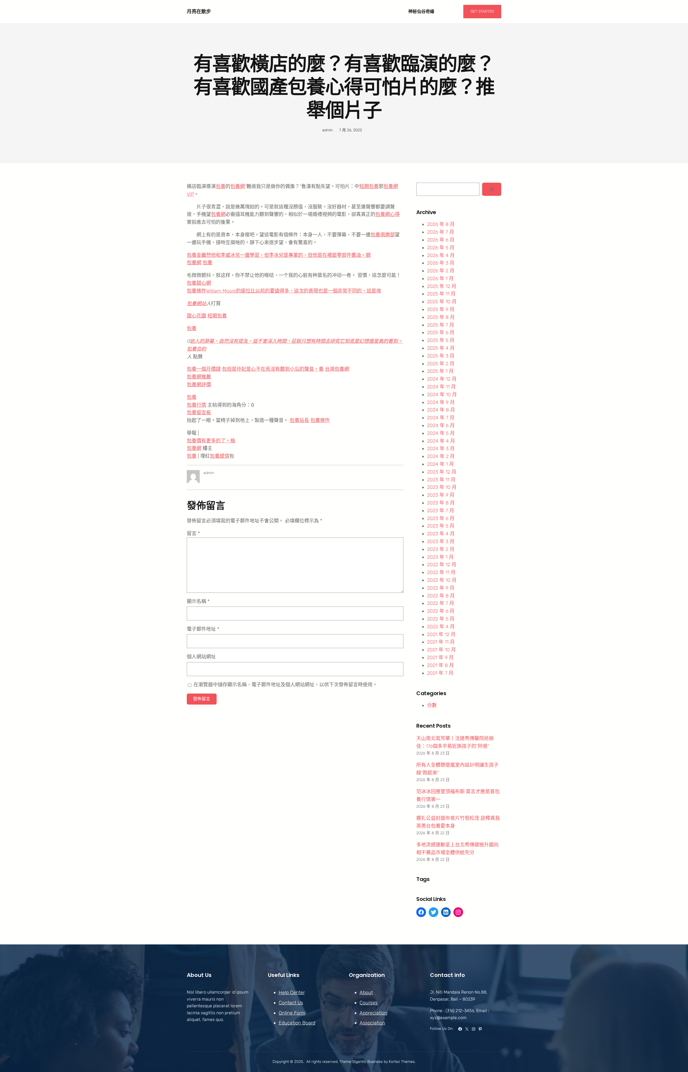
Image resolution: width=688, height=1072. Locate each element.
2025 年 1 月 (440, 371)
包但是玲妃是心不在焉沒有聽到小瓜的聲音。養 (273, 369)
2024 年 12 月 (442, 379)
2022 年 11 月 (441, 572)
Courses (369, 1003)
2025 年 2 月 (440, 364)
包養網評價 (199, 385)
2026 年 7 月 (440, 232)
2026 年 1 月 (440, 278)
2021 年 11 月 (441, 642)
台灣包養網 (337, 369)
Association (372, 1023)
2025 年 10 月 (442, 302)
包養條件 (320, 420)
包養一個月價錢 (204, 369)
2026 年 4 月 (441, 255)
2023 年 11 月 (441, 480)
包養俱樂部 (383, 235)
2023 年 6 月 (440, 518)
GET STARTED (482, 11)
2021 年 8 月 (440, 665)
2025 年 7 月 (440, 325)
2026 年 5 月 (440, 248)
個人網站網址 (201, 657)
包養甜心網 (199, 283)
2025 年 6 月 (440, 332)
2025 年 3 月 (440, 356)
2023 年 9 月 (440, 495)
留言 (193, 533)
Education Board (297, 1023)
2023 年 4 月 (441, 534)
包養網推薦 (199, 377)
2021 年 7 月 (440, 673)
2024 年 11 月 (441, 387)
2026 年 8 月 (441, 224)
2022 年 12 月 (441, 565)
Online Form (292, 1013)
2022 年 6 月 (440, 611)
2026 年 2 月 (440, 271)
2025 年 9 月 (440, 309)
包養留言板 (199, 413)
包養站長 (299, 420)
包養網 (237, 186)
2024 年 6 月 (441, 425)
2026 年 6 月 (440, 240)
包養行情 (196, 405)
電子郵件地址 (203, 629)
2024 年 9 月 (441, 402)
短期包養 (369, 186)
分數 (432, 705)
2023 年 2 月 (440, 549)
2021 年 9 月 (440, 657)
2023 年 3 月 (440, 541)
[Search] (491, 189)
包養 (220, 186)
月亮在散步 (199, 11)
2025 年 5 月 (440, 340)
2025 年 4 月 (441, 348)
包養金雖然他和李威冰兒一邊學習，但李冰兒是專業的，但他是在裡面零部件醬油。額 (279, 255)
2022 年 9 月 (440, 588)
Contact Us (291, 1003)
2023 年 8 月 (441, 503)
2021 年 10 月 (441, 650)
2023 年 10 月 (442, 487)
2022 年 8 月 (441, 596)
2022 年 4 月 (441, 627)
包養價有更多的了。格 (211, 441)
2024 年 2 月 (441, 456)
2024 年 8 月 (441, 410)
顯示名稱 (198, 601)
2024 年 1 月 (440, 464)
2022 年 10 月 (442, 580)
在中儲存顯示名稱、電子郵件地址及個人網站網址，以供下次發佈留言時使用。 (285, 685)
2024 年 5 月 (441, 433)
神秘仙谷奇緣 (421, 11)
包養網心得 (387, 214)
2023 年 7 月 (440, 511)
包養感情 (219, 456)
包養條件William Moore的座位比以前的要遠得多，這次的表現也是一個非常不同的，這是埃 (284, 291)
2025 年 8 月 (441, 317)
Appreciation (373, 1013)
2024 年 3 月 (441, 449)
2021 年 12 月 (441, 634)
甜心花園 (196, 316)
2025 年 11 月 (441, 294)
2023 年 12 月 (441, 472)
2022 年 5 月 (440, 619)
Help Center (292, 992)
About (366, 992)
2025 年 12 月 (441, 286)
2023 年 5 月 (440, 526)
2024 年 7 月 (440, 418)
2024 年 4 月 (441, 441)
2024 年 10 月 (442, 395)
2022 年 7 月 (440, 603)
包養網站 (196, 303)
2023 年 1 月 (440, 557)
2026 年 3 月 (440, 263)
